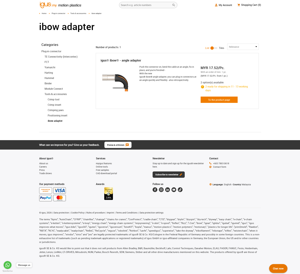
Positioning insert (57, 115)
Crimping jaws (56, 110)
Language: (222, 184)
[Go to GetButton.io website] (8, 271)
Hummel (49, 78)
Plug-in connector (58, 13)
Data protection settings (151, 212)
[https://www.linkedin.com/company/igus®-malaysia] (167, 189)
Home (44, 13)
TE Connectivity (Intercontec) (61, 56)
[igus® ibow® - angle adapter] (117, 81)
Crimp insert (54, 104)
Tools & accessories (78, 13)
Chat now (278, 268)
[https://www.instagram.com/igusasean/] (161, 189)
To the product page (219, 99)
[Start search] (174, 5)
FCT (47, 62)
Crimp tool (53, 99)
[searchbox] (146, 5)
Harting (49, 72)
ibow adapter (55, 121)
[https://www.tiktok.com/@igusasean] (180, 189)
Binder (48, 83)
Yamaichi (50, 67)
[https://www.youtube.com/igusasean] (173, 189)
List (207, 48)
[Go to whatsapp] (7, 265)
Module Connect (54, 88)
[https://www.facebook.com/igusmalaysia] (155, 189)
